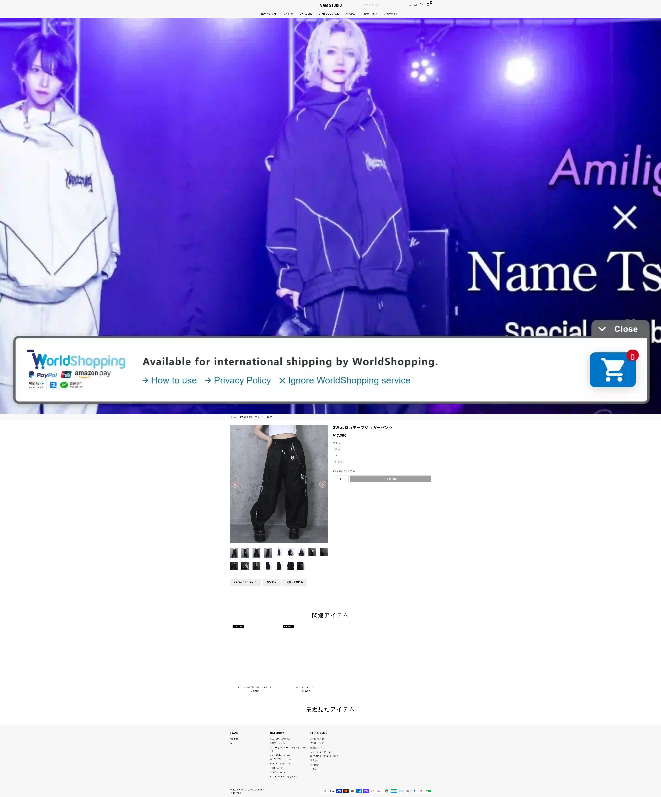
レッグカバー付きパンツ (305, 687)
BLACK (338, 462)
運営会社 (314, 760)
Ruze (232, 743)
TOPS (277, 743)
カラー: (337, 456)
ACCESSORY (283, 776)
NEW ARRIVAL (268, 13)
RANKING (288, 13)
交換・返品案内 (295, 582)
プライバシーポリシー (321, 751)
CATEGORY (306, 13)
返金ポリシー (317, 769)
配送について (317, 747)
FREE (337, 448)
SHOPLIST (351, 13)
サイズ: (337, 442)
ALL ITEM (280, 738)
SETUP (280, 763)
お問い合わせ (370, 13)
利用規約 (314, 764)
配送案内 (271, 582)
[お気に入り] (422, 4)
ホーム (233, 417)
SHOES (278, 772)
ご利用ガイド (391, 13)
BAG (276, 768)
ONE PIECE (281, 759)
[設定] (415, 4)
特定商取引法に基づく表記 (324, 756)
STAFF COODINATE (329, 13)
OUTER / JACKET (287, 749)
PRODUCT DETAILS (245, 582)
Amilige (234, 738)
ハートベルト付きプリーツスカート (255, 687)
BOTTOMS (280, 755)
